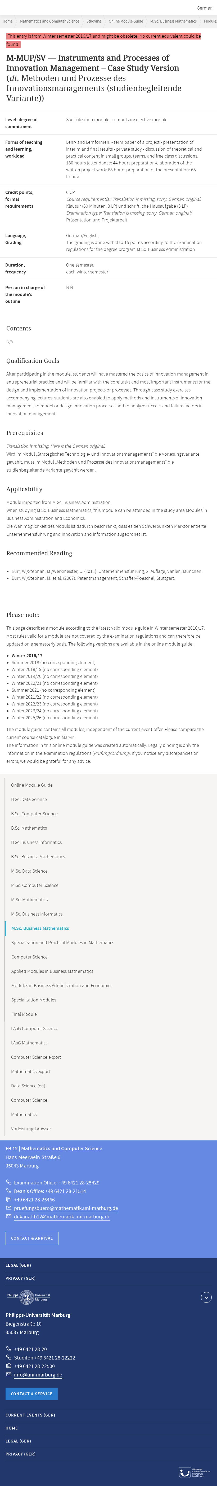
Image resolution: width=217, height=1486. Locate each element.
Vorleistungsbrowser (31, 1129)
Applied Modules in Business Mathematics (52, 971)
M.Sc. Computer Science (34, 885)
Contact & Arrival (32, 1238)
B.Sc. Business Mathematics (38, 857)
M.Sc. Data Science (29, 871)
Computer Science (29, 957)
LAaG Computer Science (34, 1029)
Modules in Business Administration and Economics (61, 986)
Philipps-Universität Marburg (28, 1297)
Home (7, 21)
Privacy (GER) (21, 1278)
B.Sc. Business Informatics (36, 842)
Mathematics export (30, 1072)
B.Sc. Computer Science (34, 814)
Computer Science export (36, 1057)
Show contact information (206, 1297)
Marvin (68, 737)
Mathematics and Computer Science (49, 21)
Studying (94, 21)
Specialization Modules (33, 1000)
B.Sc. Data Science (29, 799)
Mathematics (24, 1115)
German (205, 8)
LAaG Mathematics (29, 1043)
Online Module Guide (126, 21)
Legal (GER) (18, 1265)
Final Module (24, 1014)
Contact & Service (32, 1394)
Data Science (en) (28, 1086)
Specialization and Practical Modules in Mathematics (62, 943)
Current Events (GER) (30, 1415)
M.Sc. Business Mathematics (173, 21)
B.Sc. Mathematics (29, 828)
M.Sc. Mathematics (29, 900)
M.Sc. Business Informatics (36, 914)
